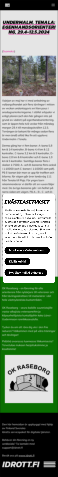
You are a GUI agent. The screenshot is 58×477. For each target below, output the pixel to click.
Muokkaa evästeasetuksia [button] (27, 250)
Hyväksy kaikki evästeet (26, 272)
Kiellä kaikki (17, 261)
